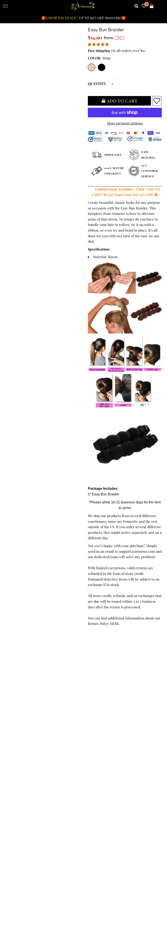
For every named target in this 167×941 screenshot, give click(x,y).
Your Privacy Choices (23, 732)
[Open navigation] (5, 6)
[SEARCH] (136, 6)
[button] (99, 44)
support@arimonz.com (137, 551)
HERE (114, 623)
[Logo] (83, 6)
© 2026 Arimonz (18, 920)
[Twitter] (101, 771)
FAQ (88, 704)
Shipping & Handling (23, 709)
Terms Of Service (20, 693)
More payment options (125, 123)
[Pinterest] (112, 771)
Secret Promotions (100, 693)
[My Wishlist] (144, 6)
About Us (92, 698)
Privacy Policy (18, 698)
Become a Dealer (98, 709)
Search (12, 720)
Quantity (97, 83)
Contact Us (15, 726)
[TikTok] (150, 771)
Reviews (13, 715)
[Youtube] (126, 771)
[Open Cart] (151, 6)
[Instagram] (138, 771)
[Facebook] (88, 771)
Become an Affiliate (100, 715)
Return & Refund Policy (25, 704)
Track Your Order (20, 687)
